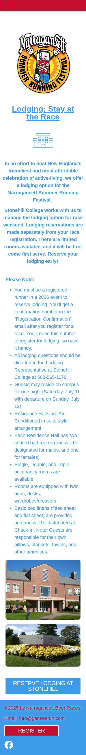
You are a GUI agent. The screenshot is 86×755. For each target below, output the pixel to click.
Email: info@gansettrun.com (34, 718)
